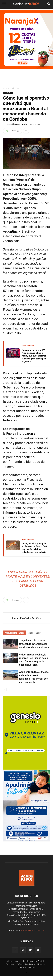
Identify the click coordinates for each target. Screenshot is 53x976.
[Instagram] (23, 950)
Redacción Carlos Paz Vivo (16, 124)
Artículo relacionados (14, 633)
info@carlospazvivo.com (33, 930)
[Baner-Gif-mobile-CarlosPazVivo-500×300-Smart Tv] (25, 768)
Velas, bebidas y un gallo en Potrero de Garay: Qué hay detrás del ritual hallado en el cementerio (34, 548)
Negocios (41, 964)
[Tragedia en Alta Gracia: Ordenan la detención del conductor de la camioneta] (10, 644)
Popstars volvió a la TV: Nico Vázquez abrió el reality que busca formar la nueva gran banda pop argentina (34, 356)
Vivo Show (10, 964)
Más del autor (34, 633)
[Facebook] (15, 950)
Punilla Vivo (30, 964)
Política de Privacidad (26, 967)
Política (20, 964)
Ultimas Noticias (13, 961)
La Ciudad (39, 961)
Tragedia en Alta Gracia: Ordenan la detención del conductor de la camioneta (34, 644)
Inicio (5, 88)
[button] (49, 4)
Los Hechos (14, 88)
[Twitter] (30, 950)
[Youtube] (38, 950)
